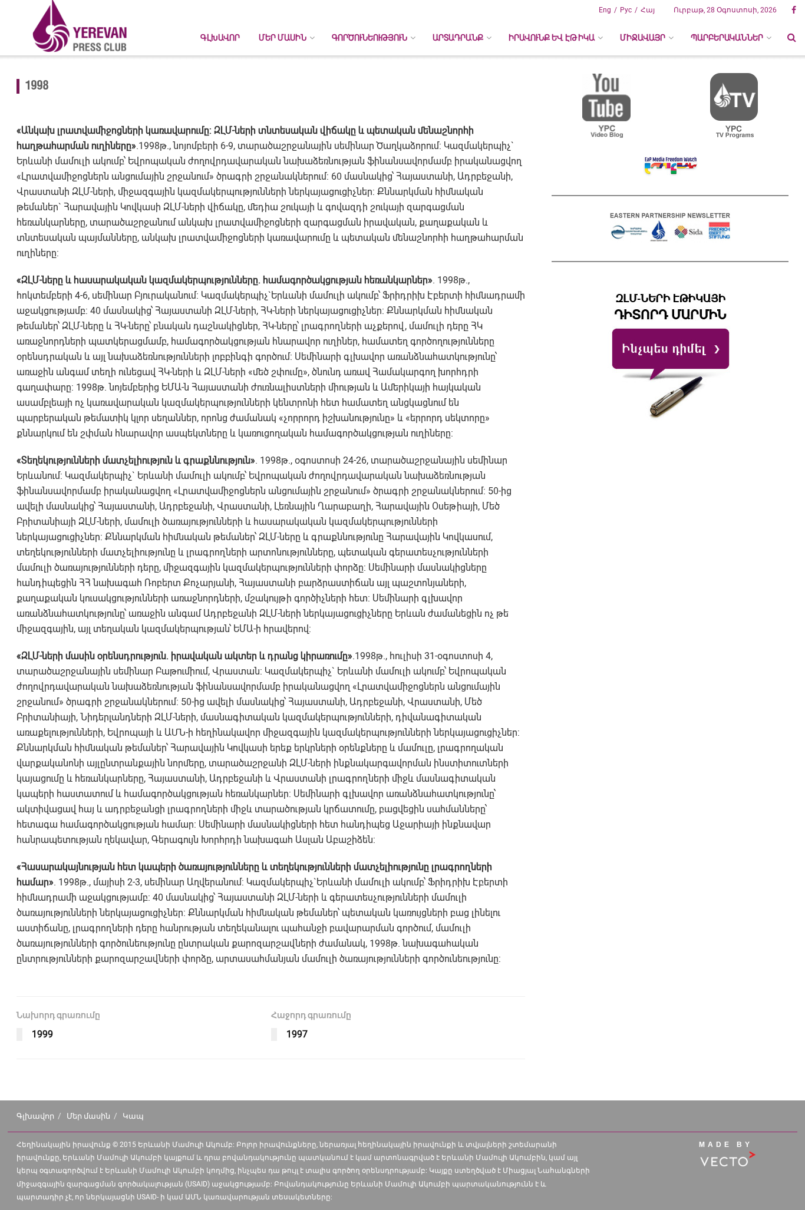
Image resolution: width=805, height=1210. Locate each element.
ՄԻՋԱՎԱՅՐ (642, 37)
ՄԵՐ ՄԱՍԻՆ (282, 37)
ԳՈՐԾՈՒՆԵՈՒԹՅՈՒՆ (369, 37)
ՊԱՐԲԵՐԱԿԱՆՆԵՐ (727, 37)
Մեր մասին (88, 1116)
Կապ (133, 1116)
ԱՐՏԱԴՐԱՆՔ (458, 37)
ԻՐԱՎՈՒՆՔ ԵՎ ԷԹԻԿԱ (552, 37)
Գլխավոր (220, 37)
